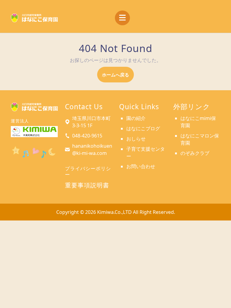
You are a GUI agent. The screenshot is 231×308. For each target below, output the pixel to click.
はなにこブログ (143, 128)
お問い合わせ (140, 166)
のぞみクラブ (194, 153)
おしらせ (136, 138)
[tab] (122, 18)
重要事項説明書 (87, 185)
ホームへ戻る (118, 76)
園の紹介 (136, 118)
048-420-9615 (87, 135)
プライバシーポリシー (88, 171)
